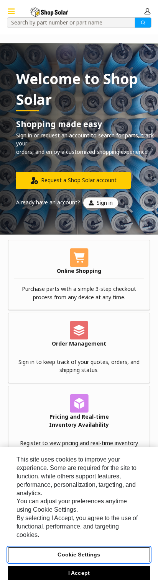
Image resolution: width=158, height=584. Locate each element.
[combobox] (68, 23)
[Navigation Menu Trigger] (11, 11)
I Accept (79, 573)
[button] (147, 11)
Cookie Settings (79, 554)
